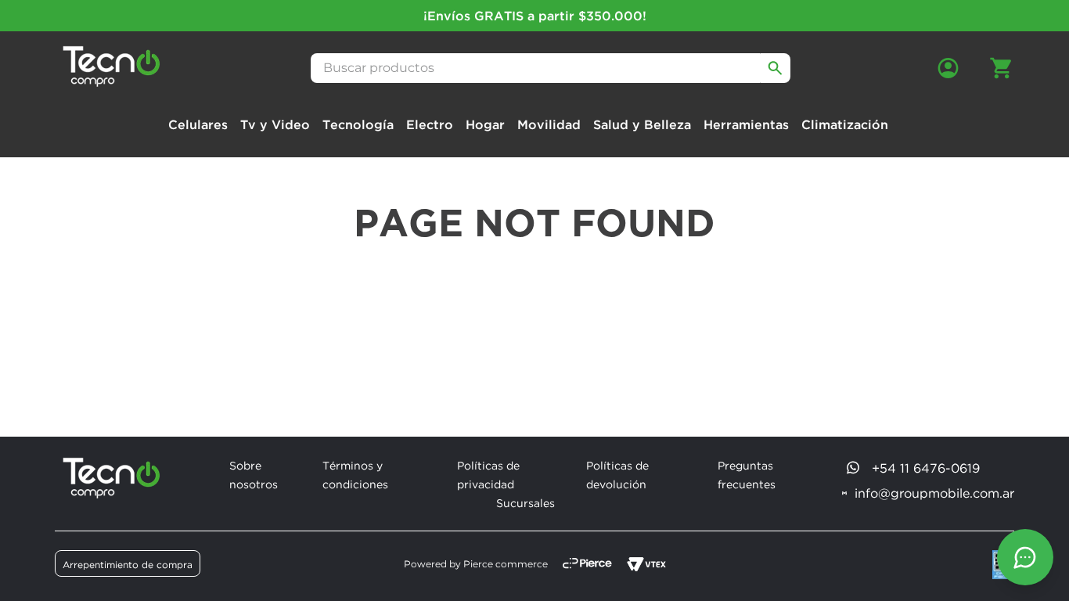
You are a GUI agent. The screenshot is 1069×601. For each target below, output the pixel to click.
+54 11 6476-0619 (926, 468)
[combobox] (550, 68)
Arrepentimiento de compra (128, 565)
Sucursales (525, 503)
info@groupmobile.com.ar (934, 493)
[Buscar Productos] (775, 68)
